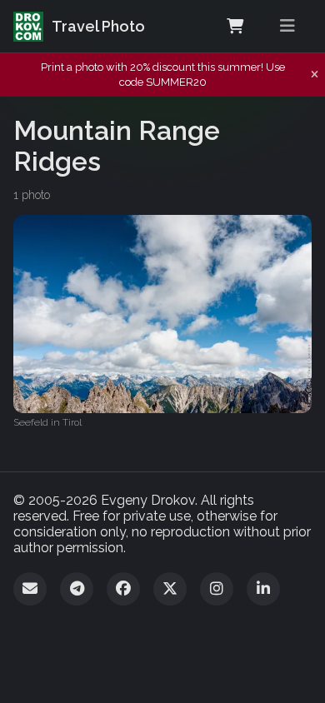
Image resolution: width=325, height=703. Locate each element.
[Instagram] (216, 589)
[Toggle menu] (287, 26)
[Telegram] (76, 589)
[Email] (30, 589)
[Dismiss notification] (314, 75)
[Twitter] (170, 589)
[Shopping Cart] (235, 27)
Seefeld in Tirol (47, 422)
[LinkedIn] (263, 589)
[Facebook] (123, 589)
